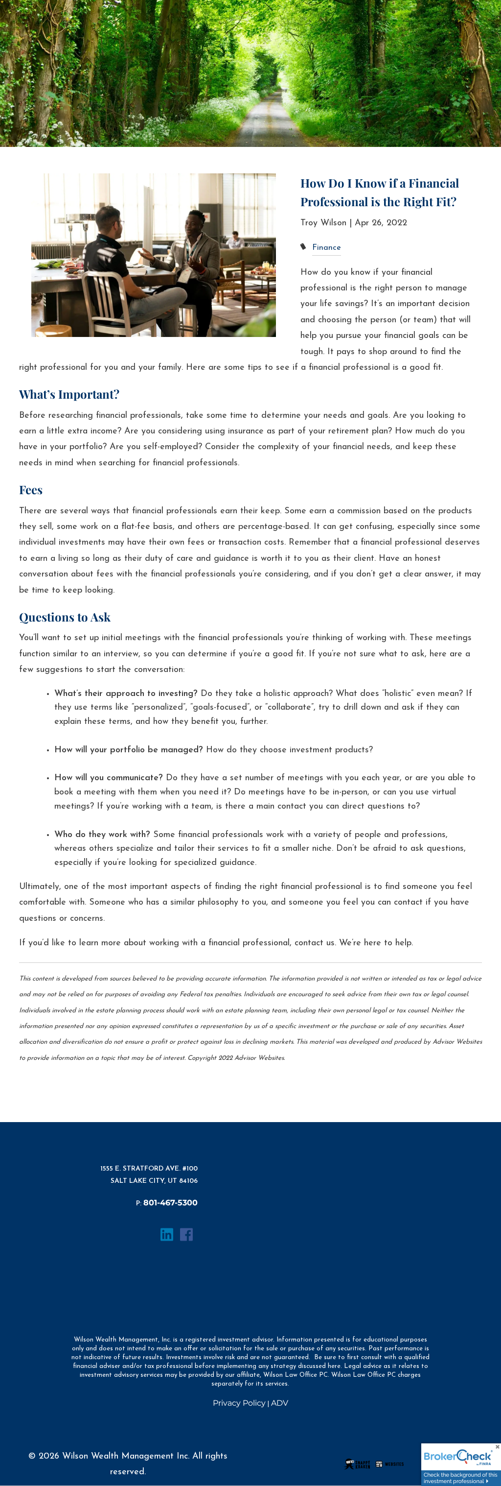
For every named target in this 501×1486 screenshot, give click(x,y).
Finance (326, 248)
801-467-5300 (170, 1202)
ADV (279, 1403)
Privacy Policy (239, 1403)
